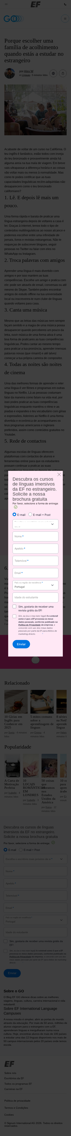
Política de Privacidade (29, 625)
